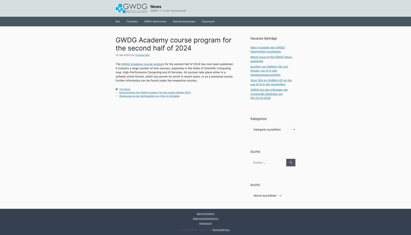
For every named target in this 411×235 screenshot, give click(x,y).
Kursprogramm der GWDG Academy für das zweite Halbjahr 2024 (155, 92)
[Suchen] (290, 163)
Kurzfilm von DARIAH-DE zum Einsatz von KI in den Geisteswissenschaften (269, 71)
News (155, 6)
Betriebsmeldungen (184, 21)
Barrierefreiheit (205, 213)
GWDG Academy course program (142, 64)
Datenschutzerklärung (205, 218)
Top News (132, 21)
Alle (118, 21)
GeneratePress (221, 229)
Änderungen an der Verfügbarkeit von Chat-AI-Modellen (149, 96)
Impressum (208, 21)
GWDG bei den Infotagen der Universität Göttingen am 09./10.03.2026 (269, 94)
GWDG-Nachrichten (155, 21)
